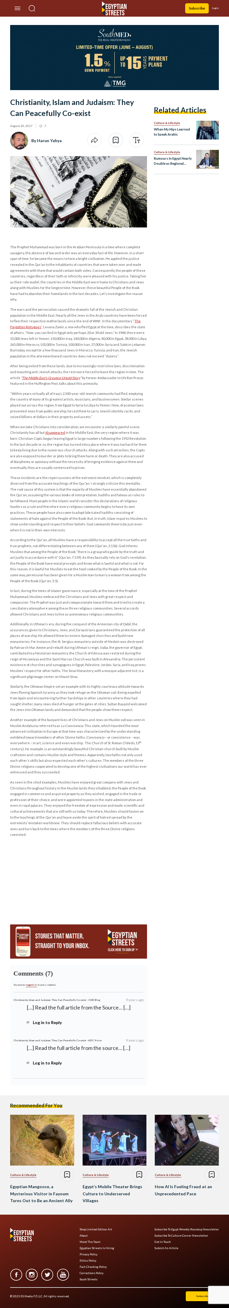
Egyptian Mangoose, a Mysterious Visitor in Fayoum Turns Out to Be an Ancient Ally (41, 1193)
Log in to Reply (47, 1022)
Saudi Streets (89, 1279)
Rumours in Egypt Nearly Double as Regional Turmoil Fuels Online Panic (173, 161)
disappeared (55, 432)
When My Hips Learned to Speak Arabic (172, 131)
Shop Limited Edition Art (96, 1229)
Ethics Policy (88, 1260)
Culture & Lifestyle (167, 123)
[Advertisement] (55, 879)
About (84, 1235)
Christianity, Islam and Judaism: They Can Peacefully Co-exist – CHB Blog (56, 999)
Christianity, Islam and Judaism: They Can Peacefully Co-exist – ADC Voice (57, 1040)
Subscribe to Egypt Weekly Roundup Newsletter (186, 1229)
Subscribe (197, 8)
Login (215, 8)
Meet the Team (90, 1241)
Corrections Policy (91, 1273)
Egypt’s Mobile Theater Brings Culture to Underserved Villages (112, 1193)
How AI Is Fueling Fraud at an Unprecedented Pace (183, 1190)
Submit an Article (166, 1248)
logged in (31, 984)
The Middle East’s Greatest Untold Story (51, 378)
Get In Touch (162, 1241)
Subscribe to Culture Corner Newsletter (181, 1235)
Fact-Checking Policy (93, 1266)
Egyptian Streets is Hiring (97, 1248)
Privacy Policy (89, 1254)
